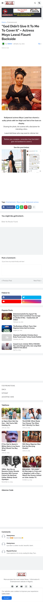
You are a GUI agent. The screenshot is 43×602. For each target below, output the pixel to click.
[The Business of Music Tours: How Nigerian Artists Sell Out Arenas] (7, 328)
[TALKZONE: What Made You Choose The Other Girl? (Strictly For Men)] (31, 413)
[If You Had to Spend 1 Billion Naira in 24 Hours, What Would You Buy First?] (11, 436)
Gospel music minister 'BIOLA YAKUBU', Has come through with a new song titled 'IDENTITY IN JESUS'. (27, 346)
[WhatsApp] (21, 207)
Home (4, 22)
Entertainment (12, 22)
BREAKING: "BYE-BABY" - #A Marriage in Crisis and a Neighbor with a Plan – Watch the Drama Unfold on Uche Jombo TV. (31, 473)
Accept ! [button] (7, 598)
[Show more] (34, 207)
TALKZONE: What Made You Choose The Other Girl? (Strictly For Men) (31, 423)
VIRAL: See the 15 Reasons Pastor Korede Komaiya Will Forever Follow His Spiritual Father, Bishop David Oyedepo (10, 474)
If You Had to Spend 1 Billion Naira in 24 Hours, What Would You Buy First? (11, 447)
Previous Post (7, 280)
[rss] (30, 586)
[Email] (30, 207)
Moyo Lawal (21, 202)
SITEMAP (5, 393)
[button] (2, 3)
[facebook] (11, 297)
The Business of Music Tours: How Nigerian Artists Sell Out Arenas (24, 327)
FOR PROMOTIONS (8, 386)
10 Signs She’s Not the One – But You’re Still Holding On (10, 423)
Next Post (37, 280)
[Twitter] (17, 207)
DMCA (4, 389)
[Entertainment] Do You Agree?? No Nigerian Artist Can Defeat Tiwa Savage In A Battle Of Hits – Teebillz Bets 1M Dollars (26, 317)
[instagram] (31, 301)
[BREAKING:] (31, 461)
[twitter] (31, 297)
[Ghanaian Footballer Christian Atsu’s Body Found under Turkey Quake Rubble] (7, 337)
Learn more (6, 593)
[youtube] (11, 301)
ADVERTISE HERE (8, 397)
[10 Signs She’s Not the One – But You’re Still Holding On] (11, 413)
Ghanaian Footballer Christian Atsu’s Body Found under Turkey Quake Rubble (27, 336)
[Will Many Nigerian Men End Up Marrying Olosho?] (31, 436)
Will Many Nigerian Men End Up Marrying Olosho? (31, 446)
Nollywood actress (32, 202)
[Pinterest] (25, 207)
